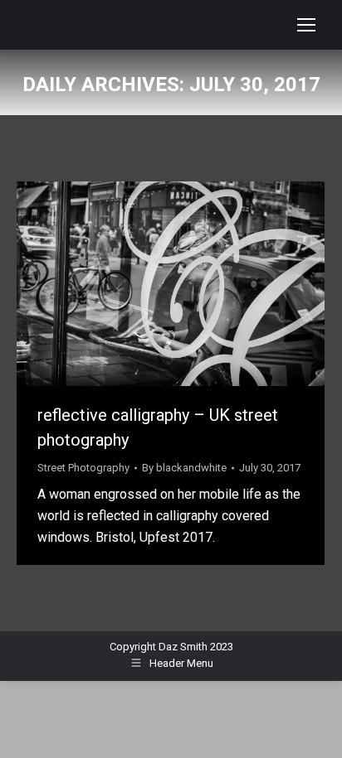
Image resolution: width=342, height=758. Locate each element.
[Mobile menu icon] (306, 25)
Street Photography (83, 467)
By (184, 467)
